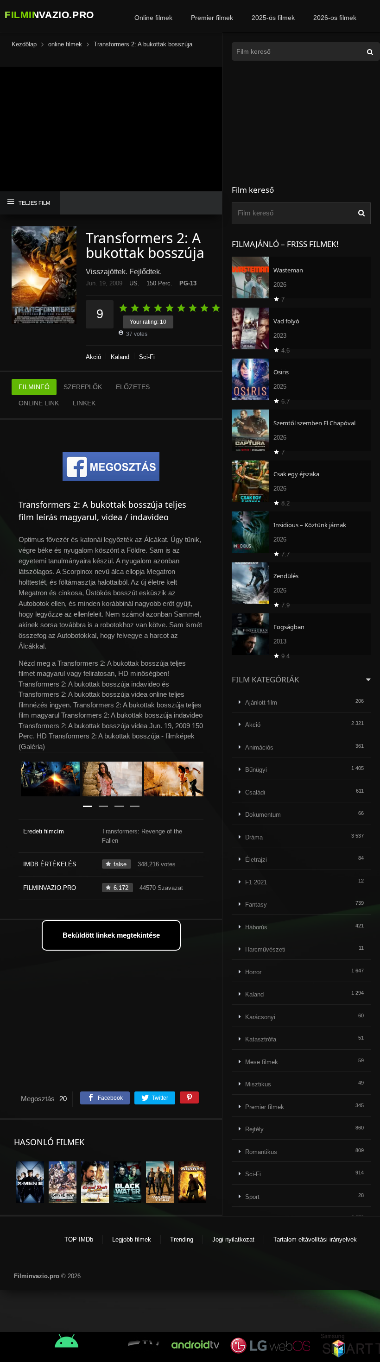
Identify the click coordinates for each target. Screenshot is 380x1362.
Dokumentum (263, 814)
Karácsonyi (260, 1017)
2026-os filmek (334, 17)
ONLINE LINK (39, 403)
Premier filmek (212, 17)
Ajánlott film (261, 702)
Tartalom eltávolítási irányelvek (315, 1239)
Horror (253, 972)
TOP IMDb (78, 1239)
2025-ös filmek (273, 17)
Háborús (256, 927)
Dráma (254, 837)
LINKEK (84, 403)
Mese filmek (261, 1062)
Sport (252, 1196)
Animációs (259, 747)
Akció (93, 356)
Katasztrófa (260, 1039)
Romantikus (261, 1151)
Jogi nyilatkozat (233, 1239)
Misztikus (258, 1084)
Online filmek (153, 17)
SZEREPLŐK (82, 387)
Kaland (120, 356)
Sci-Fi (147, 356)
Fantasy (256, 904)
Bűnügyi (256, 769)
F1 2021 (256, 882)
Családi (255, 792)
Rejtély (254, 1129)
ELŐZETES (133, 387)
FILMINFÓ (34, 387)
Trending (181, 1239)
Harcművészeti (265, 949)
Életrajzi (256, 859)
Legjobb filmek (131, 1239)
